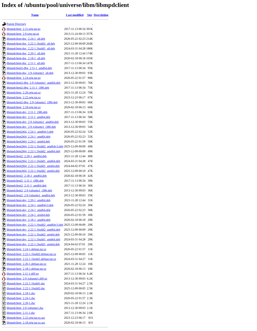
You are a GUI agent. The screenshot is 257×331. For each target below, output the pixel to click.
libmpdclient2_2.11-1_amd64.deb (26, 185)
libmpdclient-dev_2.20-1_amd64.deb (28, 200)
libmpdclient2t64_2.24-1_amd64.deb (28, 136)
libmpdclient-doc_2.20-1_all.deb (26, 53)
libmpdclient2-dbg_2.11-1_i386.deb (28, 87)
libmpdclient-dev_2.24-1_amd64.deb (28, 210)
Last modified (75, 15)
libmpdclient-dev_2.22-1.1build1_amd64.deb (33, 239)
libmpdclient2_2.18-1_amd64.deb (27, 175)
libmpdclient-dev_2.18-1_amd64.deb (28, 219)
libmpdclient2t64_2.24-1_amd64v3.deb (30, 131)
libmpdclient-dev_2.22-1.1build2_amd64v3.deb (35, 224)
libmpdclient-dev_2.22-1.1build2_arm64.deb (33, 234)
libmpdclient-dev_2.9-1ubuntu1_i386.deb (31, 126)
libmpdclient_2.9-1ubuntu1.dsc (25, 308)
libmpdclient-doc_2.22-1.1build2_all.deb (31, 43)
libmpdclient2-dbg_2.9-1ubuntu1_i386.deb (32, 102)
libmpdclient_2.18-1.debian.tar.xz (26, 268)
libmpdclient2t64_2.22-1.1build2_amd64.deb (33, 151)
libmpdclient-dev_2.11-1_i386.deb (27, 112)
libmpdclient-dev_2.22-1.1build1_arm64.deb (33, 244)
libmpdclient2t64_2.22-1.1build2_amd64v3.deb (35, 146)
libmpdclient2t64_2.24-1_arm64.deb (28, 141)
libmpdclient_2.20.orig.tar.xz (24, 92)
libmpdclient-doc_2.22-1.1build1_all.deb (31, 48)
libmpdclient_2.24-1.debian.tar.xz (26, 249)
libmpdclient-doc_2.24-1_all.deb (26, 38)
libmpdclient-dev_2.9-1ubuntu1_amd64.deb (33, 122)
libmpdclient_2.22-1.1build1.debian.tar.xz (31, 259)
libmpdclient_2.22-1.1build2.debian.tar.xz (31, 254)
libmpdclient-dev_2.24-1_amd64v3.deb (30, 205)
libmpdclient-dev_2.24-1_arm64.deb (28, 215)
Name (35, 15)
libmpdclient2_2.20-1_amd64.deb (27, 156)
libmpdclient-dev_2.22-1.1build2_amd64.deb (33, 229)
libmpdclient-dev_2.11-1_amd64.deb (28, 117)
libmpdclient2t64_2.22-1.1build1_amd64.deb (33, 161)
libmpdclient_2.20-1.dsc (21, 303)
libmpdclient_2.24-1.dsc (21, 298)
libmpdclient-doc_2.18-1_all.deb (26, 58)
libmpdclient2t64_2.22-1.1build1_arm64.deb (33, 166)
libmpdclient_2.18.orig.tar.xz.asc (26, 322)
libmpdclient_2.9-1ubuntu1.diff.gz (27, 278)
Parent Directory (16, 24)
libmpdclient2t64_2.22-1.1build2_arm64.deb (33, 170)
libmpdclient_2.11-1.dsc (21, 312)
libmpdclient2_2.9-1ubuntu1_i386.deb (29, 190)
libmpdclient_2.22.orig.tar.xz (24, 97)
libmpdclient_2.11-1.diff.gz (23, 273)
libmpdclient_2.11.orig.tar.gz (23, 29)
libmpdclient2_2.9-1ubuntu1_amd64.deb (31, 195)
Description (101, 15)
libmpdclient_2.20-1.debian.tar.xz (26, 263)
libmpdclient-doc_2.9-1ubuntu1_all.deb (30, 73)
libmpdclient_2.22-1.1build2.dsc (26, 288)
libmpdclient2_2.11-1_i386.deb (25, 180)
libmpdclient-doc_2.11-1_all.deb (26, 63)
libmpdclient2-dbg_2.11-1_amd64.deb (29, 68)
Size (89, 15)
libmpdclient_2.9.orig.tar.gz (23, 33)
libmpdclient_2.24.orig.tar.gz (24, 77)
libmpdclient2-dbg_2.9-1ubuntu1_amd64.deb (33, 82)
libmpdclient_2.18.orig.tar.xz (24, 107)
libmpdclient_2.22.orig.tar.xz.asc (26, 317)
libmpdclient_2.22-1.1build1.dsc (26, 283)
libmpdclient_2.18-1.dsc (21, 293)
